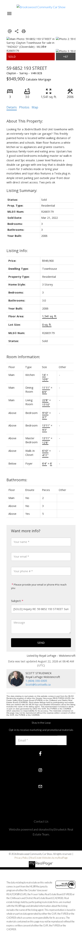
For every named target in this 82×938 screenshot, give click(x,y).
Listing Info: (17, 250)
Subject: (16, 601)
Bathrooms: (16, 479)
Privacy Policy (21, 857)
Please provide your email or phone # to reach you (39, 586)
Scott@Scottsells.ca (38, 684)
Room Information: (23, 356)
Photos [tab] (24, 107)
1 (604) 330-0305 (36, 681)
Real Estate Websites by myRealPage (49, 857)
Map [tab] (35, 107)
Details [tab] (11, 107)
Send (41, 642)
